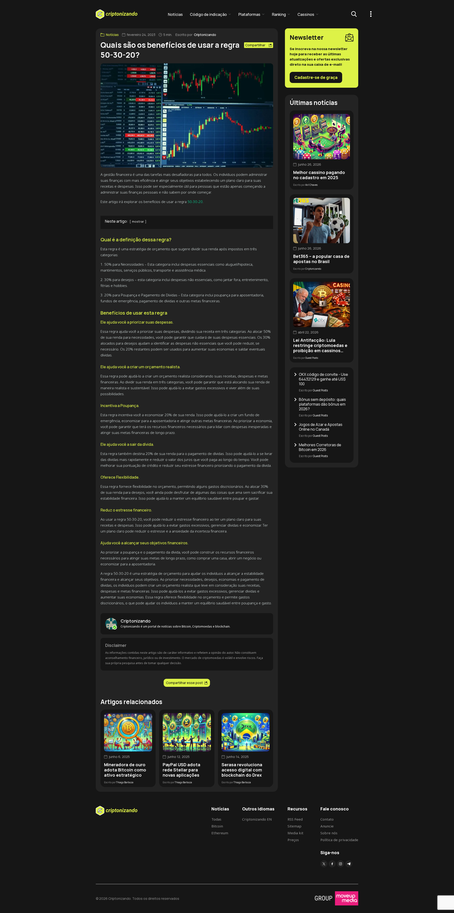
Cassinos (305, 14)
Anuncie (327, 826)
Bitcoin (217, 826)
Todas (216, 819)
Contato (327, 819)
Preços (293, 839)
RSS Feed (295, 819)
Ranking (279, 14)
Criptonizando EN (257, 819)
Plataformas (249, 14)
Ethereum (219, 833)
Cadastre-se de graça (315, 77)
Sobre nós (328, 833)
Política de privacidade (339, 839)
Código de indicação (208, 14)
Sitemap (294, 826)
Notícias (175, 14)
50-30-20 (195, 201)
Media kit (295, 833)
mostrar (138, 221)
